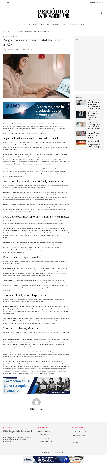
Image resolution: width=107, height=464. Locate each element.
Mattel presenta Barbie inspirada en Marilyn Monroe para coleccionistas (94, 125)
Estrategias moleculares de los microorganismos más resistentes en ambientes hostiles (94, 104)
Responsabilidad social (45, 441)
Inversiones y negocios (10, 36)
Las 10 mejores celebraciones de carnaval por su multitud (93, 134)
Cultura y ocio (42, 434)
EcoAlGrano (45, 159)
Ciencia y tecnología (44, 431)
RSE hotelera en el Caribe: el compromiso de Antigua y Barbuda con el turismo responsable (18, 432)
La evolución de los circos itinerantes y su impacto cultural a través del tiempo (94, 144)
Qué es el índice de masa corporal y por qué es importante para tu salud (94, 115)
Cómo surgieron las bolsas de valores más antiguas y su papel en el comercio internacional (17, 439)
